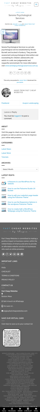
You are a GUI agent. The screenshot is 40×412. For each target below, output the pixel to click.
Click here (5, 324)
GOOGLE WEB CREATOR (29, 385)
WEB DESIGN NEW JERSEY (20, 374)
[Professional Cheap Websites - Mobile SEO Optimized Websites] (17, 4)
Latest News (6, 149)
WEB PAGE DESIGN (30, 396)
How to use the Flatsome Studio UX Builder (21, 190)
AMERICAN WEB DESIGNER (11, 385)
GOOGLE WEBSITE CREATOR (20, 390)
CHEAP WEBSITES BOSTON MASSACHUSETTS (20, 355)
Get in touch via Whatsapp (13, 301)
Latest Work (20, 12)
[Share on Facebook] (14, 73)
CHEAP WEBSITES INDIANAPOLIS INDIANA (20, 362)
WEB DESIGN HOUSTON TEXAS (20, 377)
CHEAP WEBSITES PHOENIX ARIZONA (20, 356)
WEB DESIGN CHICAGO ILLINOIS (20, 376)
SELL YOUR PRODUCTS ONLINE (12, 391)
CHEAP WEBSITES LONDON (20, 402)
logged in (18, 116)
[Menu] (36, 4)
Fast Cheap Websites (10, 239)
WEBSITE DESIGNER (8, 353)
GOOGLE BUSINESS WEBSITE (20, 387)
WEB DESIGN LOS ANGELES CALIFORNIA (20, 367)
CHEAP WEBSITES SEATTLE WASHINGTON (20, 382)
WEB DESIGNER (28, 393)
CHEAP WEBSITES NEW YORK (20, 358)
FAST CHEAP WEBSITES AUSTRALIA (20, 403)
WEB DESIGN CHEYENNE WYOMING (20, 370)
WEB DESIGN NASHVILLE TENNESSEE (20, 368)
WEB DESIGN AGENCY (14, 393)
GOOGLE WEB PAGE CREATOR (19, 388)
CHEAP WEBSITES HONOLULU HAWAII (20, 361)
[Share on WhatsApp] (10, 73)
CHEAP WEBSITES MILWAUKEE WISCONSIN (20, 381)
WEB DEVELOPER (13, 394)
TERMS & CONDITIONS (10, 276)
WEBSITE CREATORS (26, 397)
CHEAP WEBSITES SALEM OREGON (20, 364)
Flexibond (5, 103)
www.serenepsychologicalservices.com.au (21, 66)
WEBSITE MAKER (28, 400)
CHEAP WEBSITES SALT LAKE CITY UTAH (20, 365)
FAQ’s (4, 268)
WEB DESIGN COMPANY (30, 391)
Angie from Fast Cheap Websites (25, 24)
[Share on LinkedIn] (29, 73)
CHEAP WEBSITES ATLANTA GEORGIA (20, 359)
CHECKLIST (6, 272)
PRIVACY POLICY (8, 280)
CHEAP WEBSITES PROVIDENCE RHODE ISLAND (20, 379)
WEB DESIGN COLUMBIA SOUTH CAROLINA (20, 373)
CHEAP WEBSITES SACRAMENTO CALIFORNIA (20, 384)
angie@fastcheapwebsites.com (15, 311)
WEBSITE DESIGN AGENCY (26, 399)
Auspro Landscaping (30, 103)
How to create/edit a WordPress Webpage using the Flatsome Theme (22, 210)
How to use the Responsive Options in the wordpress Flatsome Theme (22, 203)
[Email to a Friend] (22, 73)
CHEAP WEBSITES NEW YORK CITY (27, 353)
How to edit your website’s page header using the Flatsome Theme (23, 196)
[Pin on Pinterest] (25, 73)
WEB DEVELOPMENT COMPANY (13, 396)
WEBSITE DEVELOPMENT (14, 400)
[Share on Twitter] (18, 73)
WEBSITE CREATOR (13, 397)
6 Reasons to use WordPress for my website (21, 183)
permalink (20, 82)
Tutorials (5, 157)
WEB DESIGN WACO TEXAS (20, 371)
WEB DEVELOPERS (26, 394)
